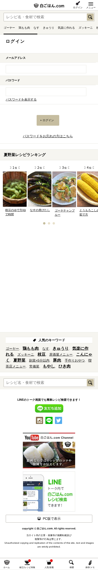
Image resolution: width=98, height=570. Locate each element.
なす (36, 27)
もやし (49, 366)
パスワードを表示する (21, 99)
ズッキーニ (85, 27)
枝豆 (42, 354)
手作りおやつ (75, 360)
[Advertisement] (49, 280)
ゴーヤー (9, 27)
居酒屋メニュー (61, 354)
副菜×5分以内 (39, 360)
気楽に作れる (66, 27)
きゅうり (48, 27)
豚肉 (57, 360)
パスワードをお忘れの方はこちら (48, 136)
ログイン (78, 7)
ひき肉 (65, 366)
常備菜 (34, 366)
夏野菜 (19, 360)
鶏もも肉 (24, 27)
